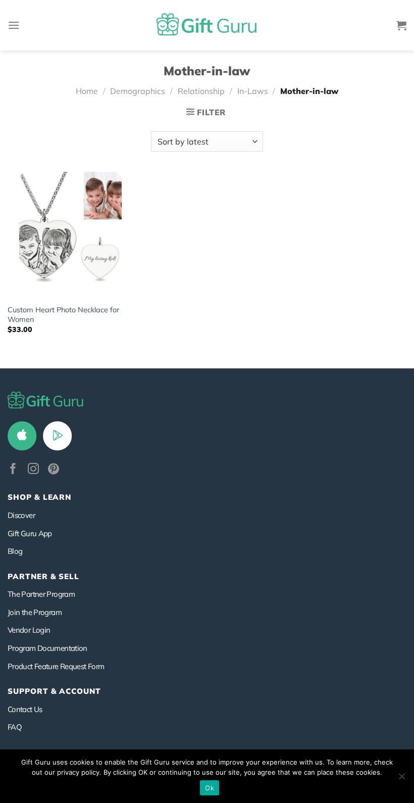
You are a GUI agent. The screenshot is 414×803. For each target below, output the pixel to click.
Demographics (137, 91)
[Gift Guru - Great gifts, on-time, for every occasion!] (207, 25)
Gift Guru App (30, 533)
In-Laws (252, 91)
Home (87, 91)
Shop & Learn (39, 497)
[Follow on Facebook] (13, 469)
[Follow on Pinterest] (53, 469)
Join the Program (35, 612)
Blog (15, 551)
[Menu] (14, 25)
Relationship (201, 91)
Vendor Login (29, 630)
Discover (21, 515)
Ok (209, 788)
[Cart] (401, 25)
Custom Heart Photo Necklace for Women (63, 314)
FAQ (15, 727)
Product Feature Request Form (56, 666)
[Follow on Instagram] (33, 469)
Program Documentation (47, 648)
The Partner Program (41, 594)
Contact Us (25, 709)
